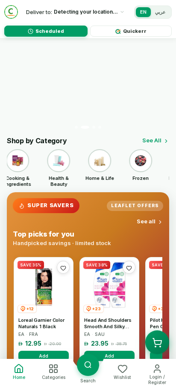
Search (88, 381)
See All (151, 140)
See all (146, 221)
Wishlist (122, 377)
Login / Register (157, 379)
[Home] (11, 12)
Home (19, 377)
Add (43, 355)
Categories (53, 377)
